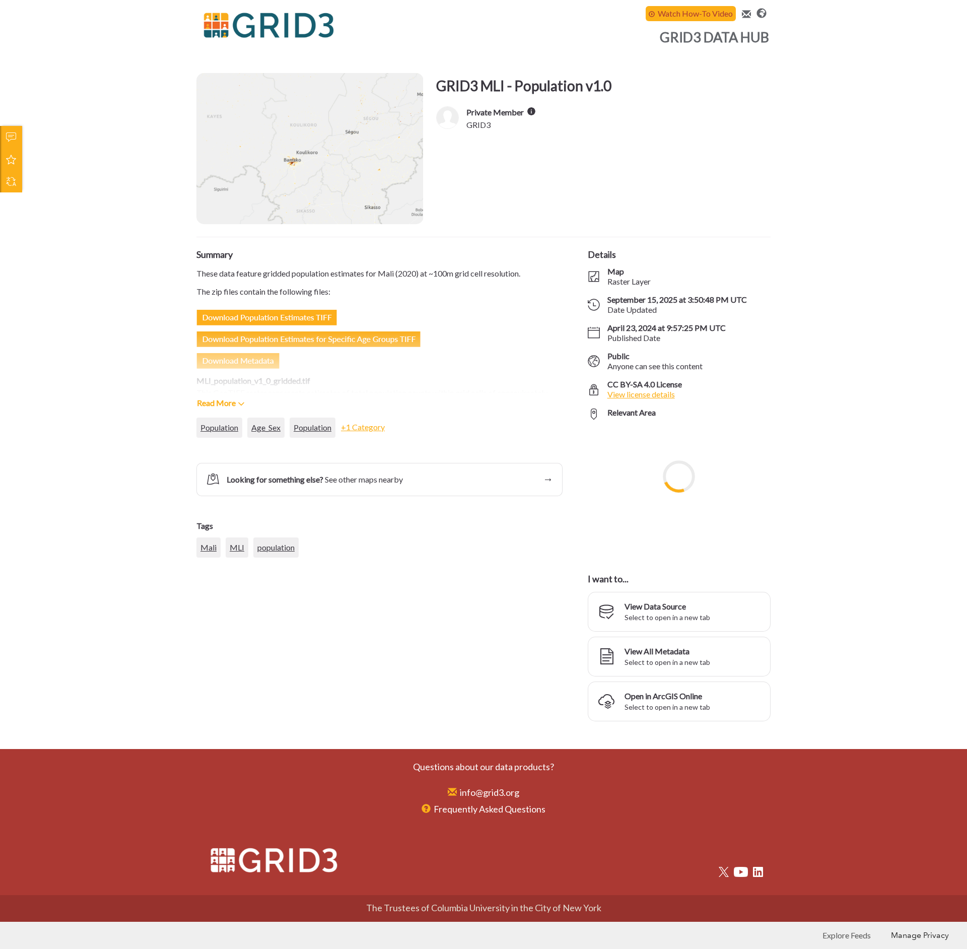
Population (219, 427)
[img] (531, 111)
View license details (641, 394)
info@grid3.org (489, 792)
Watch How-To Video (695, 13)
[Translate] (11, 181)
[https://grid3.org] (761, 12)
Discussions (11, 137)
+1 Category (363, 427)
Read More (216, 403)
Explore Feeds (846, 935)
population (276, 604)
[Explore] (679, 491)
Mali (208, 604)
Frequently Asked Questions (489, 809)
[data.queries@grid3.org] (744, 14)
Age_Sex (266, 427)
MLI (237, 604)
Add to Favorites (11, 159)
